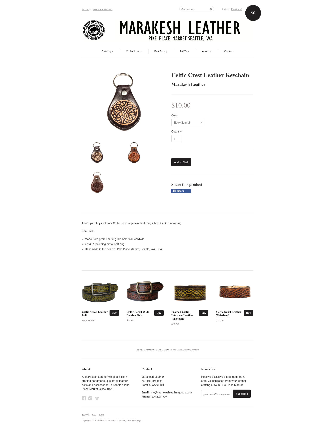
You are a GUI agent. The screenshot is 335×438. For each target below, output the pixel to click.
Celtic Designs (162, 349)
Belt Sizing (160, 51)
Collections (133, 51)
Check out (236, 8)
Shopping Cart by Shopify (129, 420)
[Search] (211, 9)
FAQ (94, 414)
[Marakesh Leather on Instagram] (90, 398)
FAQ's (184, 51)
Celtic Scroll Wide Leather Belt (138, 313)
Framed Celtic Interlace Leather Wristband (182, 315)
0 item (225, 8)
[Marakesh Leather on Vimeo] (97, 398)
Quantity (176, 131)
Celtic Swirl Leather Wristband (229, 313)
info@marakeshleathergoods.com (171, 392)
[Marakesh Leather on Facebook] (84, 398)
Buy (114, 313)
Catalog (107, 51)
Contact (229, 51)
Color (174, 115)
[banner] (167, 30)
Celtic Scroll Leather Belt (95, 313)
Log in (85, 8)
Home (139, 349)
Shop (101, 414)
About (206, 51)
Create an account (102, 8)
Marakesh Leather (188, 84)
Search (85, 414)
